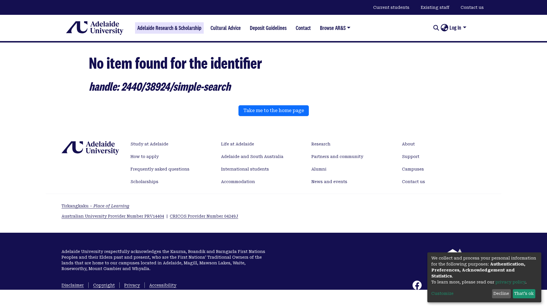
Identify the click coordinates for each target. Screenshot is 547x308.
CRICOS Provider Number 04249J (204, 216)
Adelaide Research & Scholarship (169, 28)
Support (410, 156)
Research (320, 144)
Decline (501, 293)
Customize (442, 293)
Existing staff (435, 7)
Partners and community (337, 156)
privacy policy (510, 282)
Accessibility (162, 285)
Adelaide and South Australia (252, 156)
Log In (455, 27)
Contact (303, 28)
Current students (391, 7)
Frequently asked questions (159, 169)
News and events (329, 181)
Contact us (472, 7)
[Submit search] (436, 28)
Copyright (104, 285)
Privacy (132, 285)
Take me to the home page (273, 110)
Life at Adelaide (237, 144)
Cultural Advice (226, 28)
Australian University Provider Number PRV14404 (113, 216)
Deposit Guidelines (268, 28)
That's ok (524, 293)
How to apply (144, 156)
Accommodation (238, 181)
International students (245, 169)
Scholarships (144, 181)
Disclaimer (73, 285)
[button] (444, 28)
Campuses (413, 169)
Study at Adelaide (149, 144)
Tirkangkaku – (95, 206)
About (408, 144)
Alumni (318, 169)
